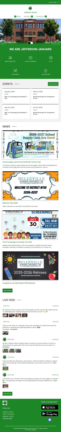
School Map (53, 2)
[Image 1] (29, 43)
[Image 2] (32, 43)
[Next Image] (58, 43)
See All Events (53, 84)
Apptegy (34, 429)
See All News (7, 290)
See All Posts (7, 394)
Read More (14, 329)
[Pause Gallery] (3, 43)
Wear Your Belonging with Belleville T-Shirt (16, 97)
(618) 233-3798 (7, 418)
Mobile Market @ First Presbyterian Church (43, 97)
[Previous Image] (53, 43)
